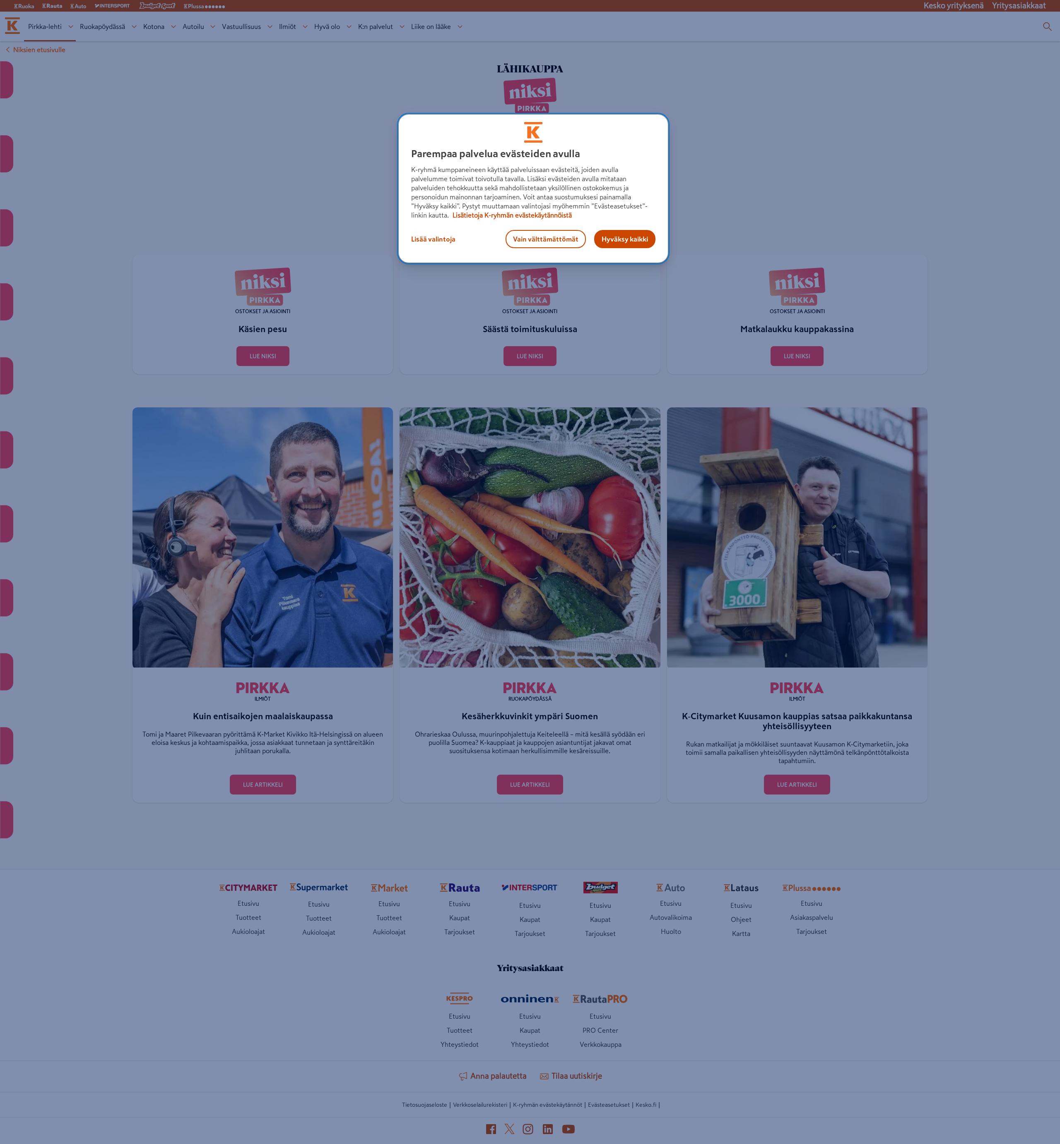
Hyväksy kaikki (625, 239)
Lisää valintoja (433, 239)
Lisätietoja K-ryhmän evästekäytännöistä (511, 215)
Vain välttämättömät (545, 239)
